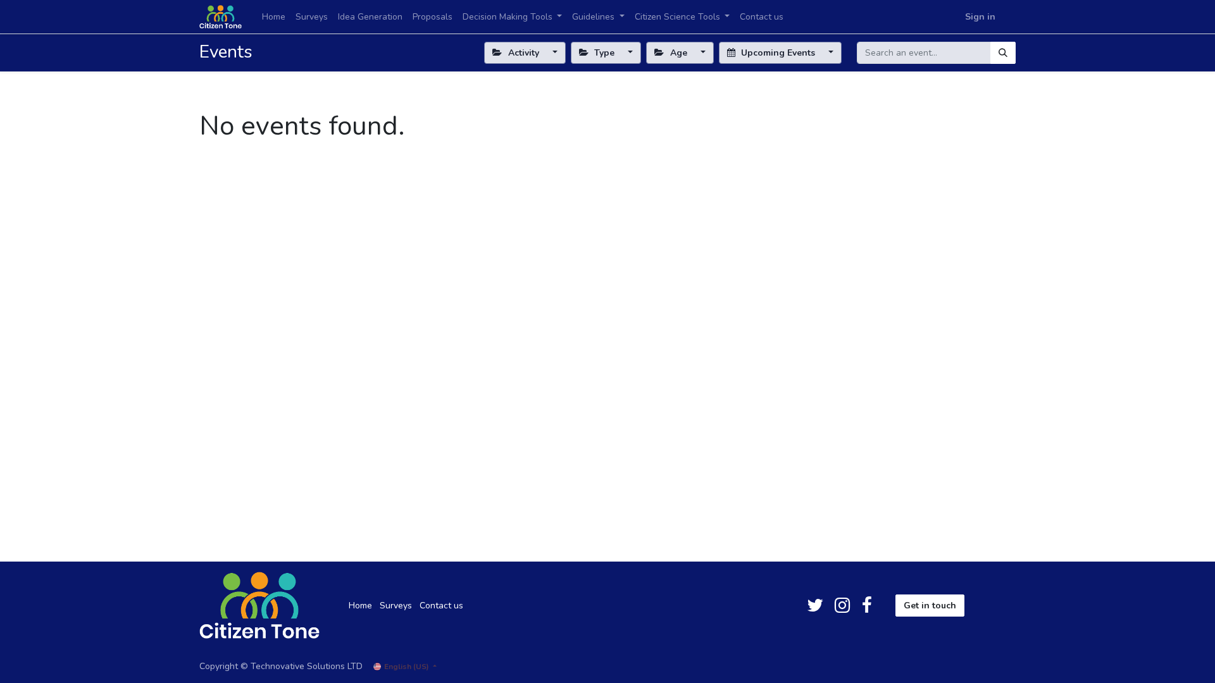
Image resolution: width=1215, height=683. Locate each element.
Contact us (441, 606)
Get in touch (930, 606)
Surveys (396, 606)
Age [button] (679, 53)
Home (360, 606)
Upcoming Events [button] (778, 53)
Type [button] (604, 53)
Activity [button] (524, 53)
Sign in (980, 17)
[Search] (1003, 53)
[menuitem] (273, 16)
